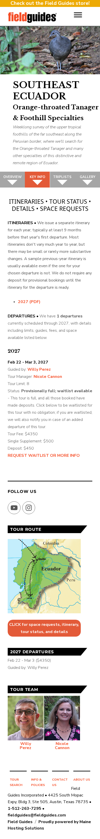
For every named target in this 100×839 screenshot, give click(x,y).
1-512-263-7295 (24, 808)
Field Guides (20, 822)
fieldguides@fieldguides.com (37, 815)
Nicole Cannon (48, 376)
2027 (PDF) (29, 302)
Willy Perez (39, 369)
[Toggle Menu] (78, 14)
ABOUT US (81, 780)
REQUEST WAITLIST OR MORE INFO (44, 455)
